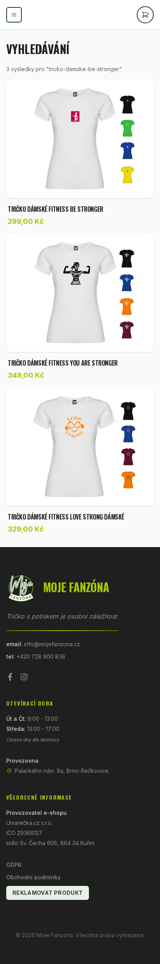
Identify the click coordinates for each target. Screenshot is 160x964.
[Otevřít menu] (14, 15)
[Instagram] (24, 677)
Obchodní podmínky (33, 877)
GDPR (13, 864)
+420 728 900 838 (40, 656)
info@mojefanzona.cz (52, 644)
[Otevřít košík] (145, 14)
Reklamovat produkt (47, 892)
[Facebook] (10, 677)
